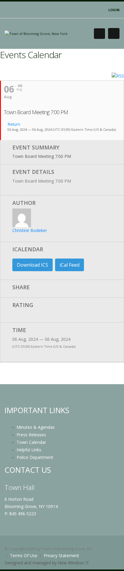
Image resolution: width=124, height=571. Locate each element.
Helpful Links (29, 450)
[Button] (113, 33)
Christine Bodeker (29, 230)
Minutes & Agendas (36, 427)
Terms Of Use (23, 555)
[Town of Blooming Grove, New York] (36, 33)
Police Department (35, 457)
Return (13, 124)
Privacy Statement (61, 555)
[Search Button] (99, 33)
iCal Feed (69, 265)
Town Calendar (31, 442)
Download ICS (32, 265)
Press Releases (31, 435)
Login (113, 10)
